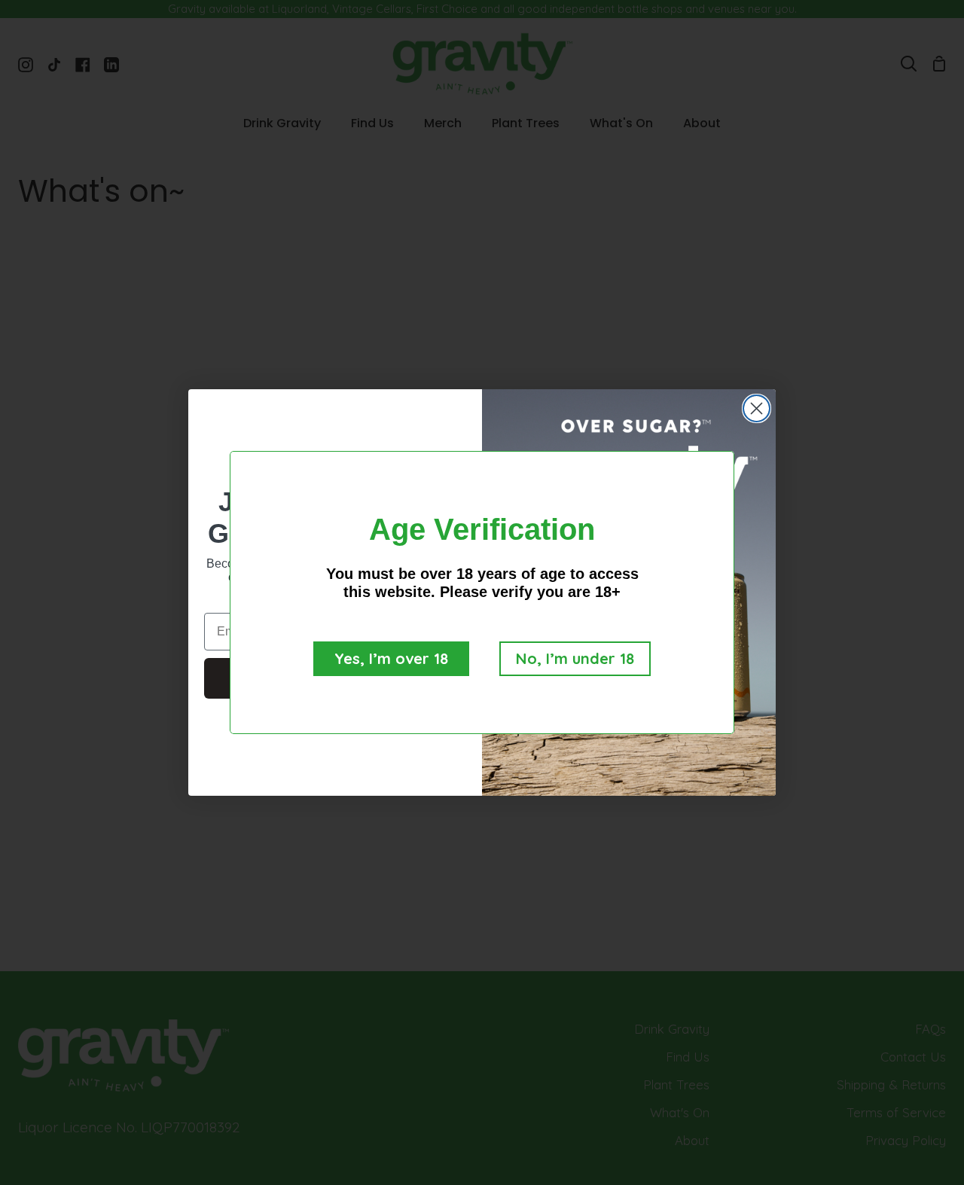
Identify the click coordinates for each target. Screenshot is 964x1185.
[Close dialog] (756, 408)
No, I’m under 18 (575, 658)
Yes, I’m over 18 (391, 658)
